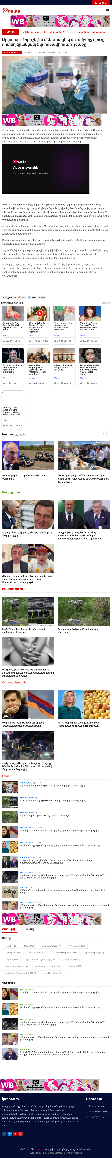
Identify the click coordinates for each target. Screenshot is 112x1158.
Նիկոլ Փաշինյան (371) (38, 953)
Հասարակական (12, 52)
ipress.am (40, 1149)
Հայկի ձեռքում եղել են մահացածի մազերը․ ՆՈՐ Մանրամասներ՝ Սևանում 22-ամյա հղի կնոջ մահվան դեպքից (27, 766)
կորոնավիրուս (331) (94, 953)
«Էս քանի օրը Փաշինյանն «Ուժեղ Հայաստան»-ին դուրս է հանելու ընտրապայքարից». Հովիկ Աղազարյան (80, 535)
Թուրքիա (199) (74, 966)
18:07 (40, 798)
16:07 (41, 828)
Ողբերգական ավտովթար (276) (40, 959)
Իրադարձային (12, 589)
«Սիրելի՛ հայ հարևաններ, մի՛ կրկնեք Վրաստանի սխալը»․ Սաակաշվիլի (79, 477)
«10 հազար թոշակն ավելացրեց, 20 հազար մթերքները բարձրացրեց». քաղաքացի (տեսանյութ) (65, 906)
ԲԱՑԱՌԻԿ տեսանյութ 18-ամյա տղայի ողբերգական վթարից (23, 631)
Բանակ (23, 887)
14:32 (41, 902)
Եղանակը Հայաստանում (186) (20, 973)
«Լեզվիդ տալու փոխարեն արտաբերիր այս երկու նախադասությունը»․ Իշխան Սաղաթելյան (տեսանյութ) (27, 579)
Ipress (29, 52)
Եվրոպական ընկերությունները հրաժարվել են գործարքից (27, 534)
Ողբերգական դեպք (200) (48, 966)
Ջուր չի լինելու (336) (66, 953)
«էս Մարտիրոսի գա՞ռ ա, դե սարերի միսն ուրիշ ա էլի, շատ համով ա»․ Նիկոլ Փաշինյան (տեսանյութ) (27, 479)
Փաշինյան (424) (77, 946)
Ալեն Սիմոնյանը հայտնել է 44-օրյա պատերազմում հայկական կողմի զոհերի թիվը (62, 891)
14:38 (41, 872)
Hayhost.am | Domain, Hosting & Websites (62, 1153)
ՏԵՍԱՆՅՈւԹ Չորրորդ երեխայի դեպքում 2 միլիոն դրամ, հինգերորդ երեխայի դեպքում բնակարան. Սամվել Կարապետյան (62, 1053)
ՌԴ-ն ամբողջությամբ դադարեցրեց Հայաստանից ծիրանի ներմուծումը (78, 724)
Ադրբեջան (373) (13, 953)
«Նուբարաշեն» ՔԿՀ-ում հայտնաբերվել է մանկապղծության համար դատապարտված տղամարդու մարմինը (28, 672)
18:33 (38, 857)
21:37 (41, 842)
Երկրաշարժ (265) (71, 959)
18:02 (40, 813)
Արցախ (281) (11, 959)
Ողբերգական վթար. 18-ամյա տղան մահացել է (78, 631)
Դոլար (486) (29, 946)
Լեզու (102, 2)
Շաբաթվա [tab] (9, 929)
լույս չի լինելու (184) (53, 973)
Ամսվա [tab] (31, 929)
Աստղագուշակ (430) (52, 946)
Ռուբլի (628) (11, 946)
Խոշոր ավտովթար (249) (16, 966)
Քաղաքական (12, 492)
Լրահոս (7, 776)
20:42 (33, 887)
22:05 (38, 783)
